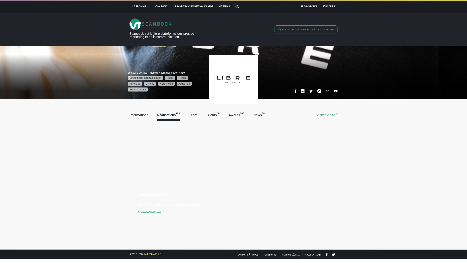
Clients (213, 115)
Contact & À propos (248, 255)
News (259, 115)
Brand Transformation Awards (194, 6)
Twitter (333, 254)
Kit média (224, 6)
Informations (139, 115)
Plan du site (270, 255)
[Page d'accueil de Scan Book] (163, 24)
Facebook (327, 254)
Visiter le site (326, 115)
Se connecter (309, 6)
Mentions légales (291, 255)
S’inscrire (329, 6)
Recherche (237, 7)
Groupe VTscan (313, 255)
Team (193, 115)
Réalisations (168, 115)
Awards (236, 115)
